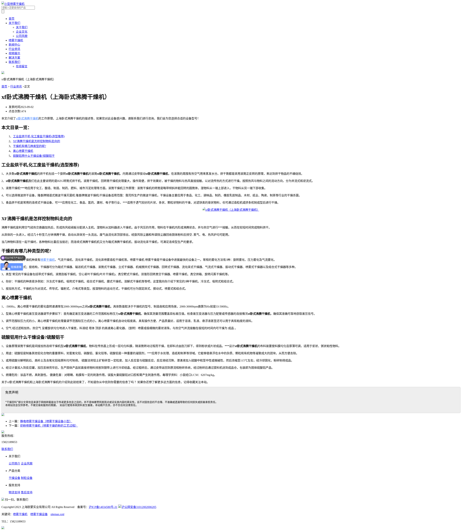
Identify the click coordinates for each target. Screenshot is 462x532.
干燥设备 (14, 477)
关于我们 (14, 23)
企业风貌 (26, 463)
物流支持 (14, 492)
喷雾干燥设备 (39, 514)
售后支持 (26, 492)
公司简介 (14, 463)
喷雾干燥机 (16, 40)
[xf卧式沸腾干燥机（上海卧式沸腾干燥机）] (231, 209)
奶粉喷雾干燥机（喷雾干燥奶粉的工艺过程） (49, 425)
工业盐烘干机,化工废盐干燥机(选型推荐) (39, 136)
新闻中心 (14, 44)
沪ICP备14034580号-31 (103, 507)
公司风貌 (21, 36)
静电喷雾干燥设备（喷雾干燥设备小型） (46, 421)
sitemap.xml (57, 514)
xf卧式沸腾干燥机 (27, 118)
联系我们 (14, 62)
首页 (11, 18)
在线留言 (21, 66)
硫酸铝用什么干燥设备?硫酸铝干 (34, 155)
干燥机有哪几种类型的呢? (29, 146)
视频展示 (14, 53)
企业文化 (21, 31)
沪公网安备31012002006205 (139, 507)
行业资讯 (14, 49)
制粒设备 (26, 477)
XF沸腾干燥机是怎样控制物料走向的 (36, 141)
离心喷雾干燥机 (23, 150)
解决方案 (14, 57)
